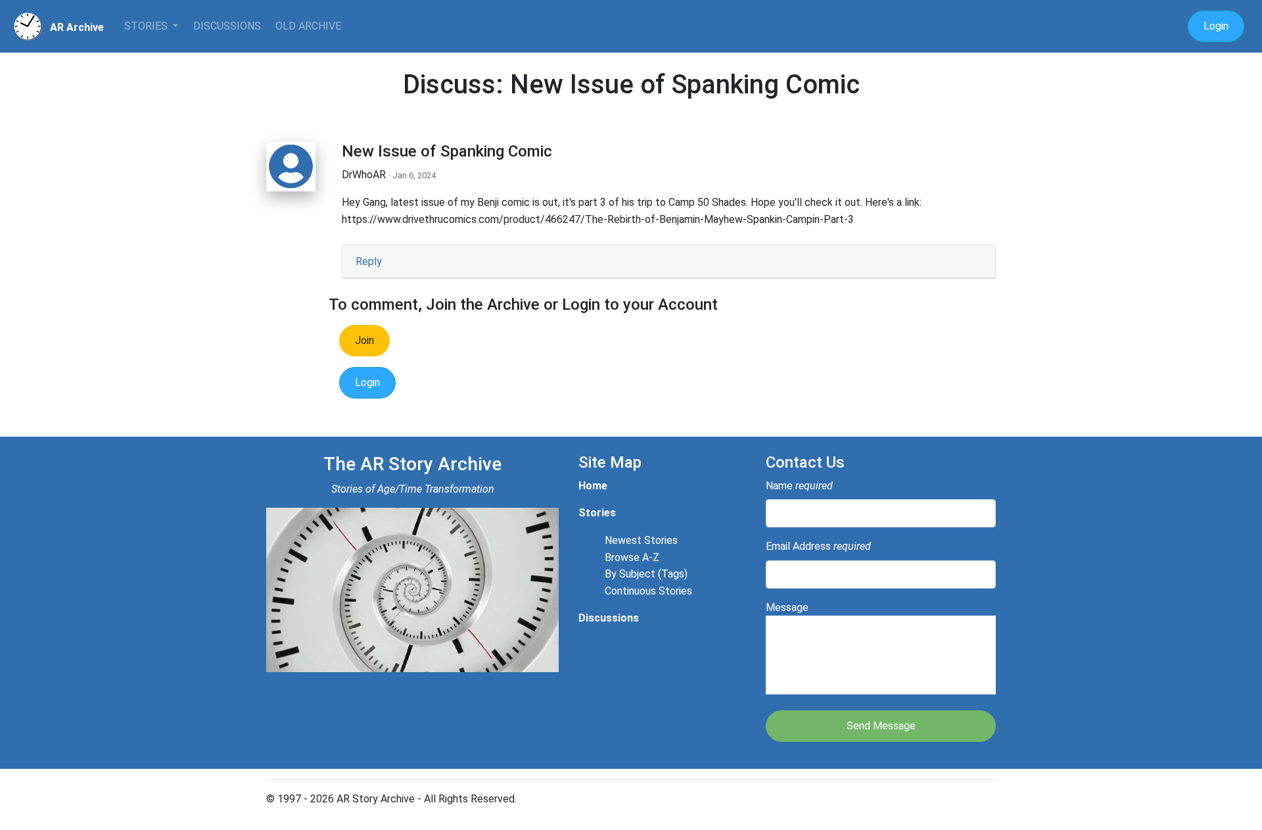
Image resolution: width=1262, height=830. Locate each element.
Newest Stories (641, 540)
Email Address (818, 546)
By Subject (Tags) (646, 574)
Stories (147, 26)
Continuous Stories (648, 591)
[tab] (668, 262)
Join (364, 340)
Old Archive (308, 26)
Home (592, 485)
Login (1216, 26)
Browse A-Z (632, 557)
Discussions (227, 26)
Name (799, 485)
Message (787, 607)
